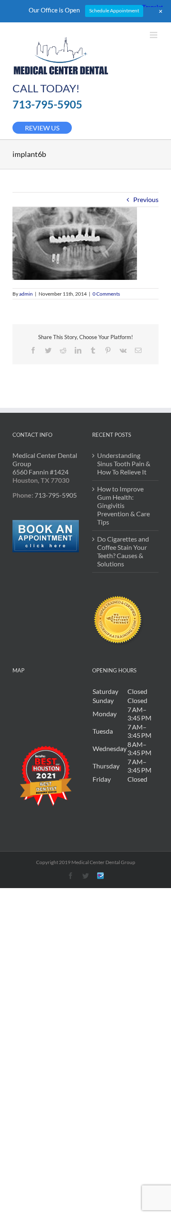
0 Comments (106, 294)
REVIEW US (42, 128)
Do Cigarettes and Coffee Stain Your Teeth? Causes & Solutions (123, 551)
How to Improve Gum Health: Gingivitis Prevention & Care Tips (123, 505)
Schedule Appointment (114, 10)
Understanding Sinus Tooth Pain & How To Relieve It (123, 463)
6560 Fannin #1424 (40, 472)
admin (26, 294)
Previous (146, 199)
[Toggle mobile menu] (154, 35)
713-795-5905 (47, 104)
